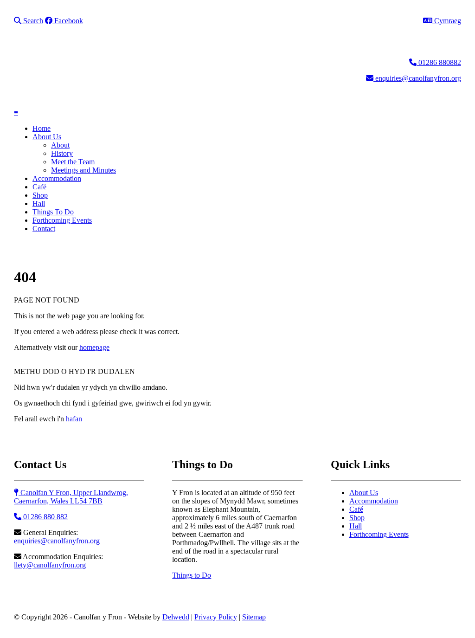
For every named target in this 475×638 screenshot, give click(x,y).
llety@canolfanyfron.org (50, 565)
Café (39, 187)
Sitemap (254, 617)
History (62, 153)
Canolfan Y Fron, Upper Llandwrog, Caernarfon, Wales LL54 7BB (71, 497)
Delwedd (175, 617)
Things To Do (53, 212)
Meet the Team (73, 162)
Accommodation (56, 178)
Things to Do (191, 575)
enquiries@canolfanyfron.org (57, 541)
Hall (38, 203)
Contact (43, 228)
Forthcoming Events (62, 220)
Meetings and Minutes (83, 170)
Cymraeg (446, 21)
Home (41, 128)
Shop (40, 195)
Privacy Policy (215, 617)
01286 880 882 (44, 517)
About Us (46, 137)
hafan (74, 419)
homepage (94, 347)
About (60, 145)
